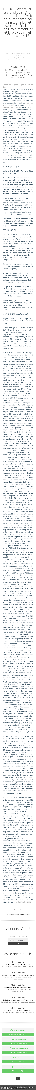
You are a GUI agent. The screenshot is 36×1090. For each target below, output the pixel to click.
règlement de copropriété (18, 106)
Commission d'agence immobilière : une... (18, 988)
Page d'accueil (19, 58)
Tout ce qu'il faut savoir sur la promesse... (18, 1010)
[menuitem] (19, 55)
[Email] (18, 1078)
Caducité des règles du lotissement (19, 60)
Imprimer (19, 909)
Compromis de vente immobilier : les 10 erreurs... (18, 975)
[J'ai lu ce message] (34, 1086)
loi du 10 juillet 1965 (23, 902)
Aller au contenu (7, 2)
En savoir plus (10, 1088)
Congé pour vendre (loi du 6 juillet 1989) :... (18, 964)
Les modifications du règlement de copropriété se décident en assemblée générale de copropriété (18, 74)
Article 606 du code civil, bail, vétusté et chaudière (19, 55)
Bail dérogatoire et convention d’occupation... (18, 1000)
